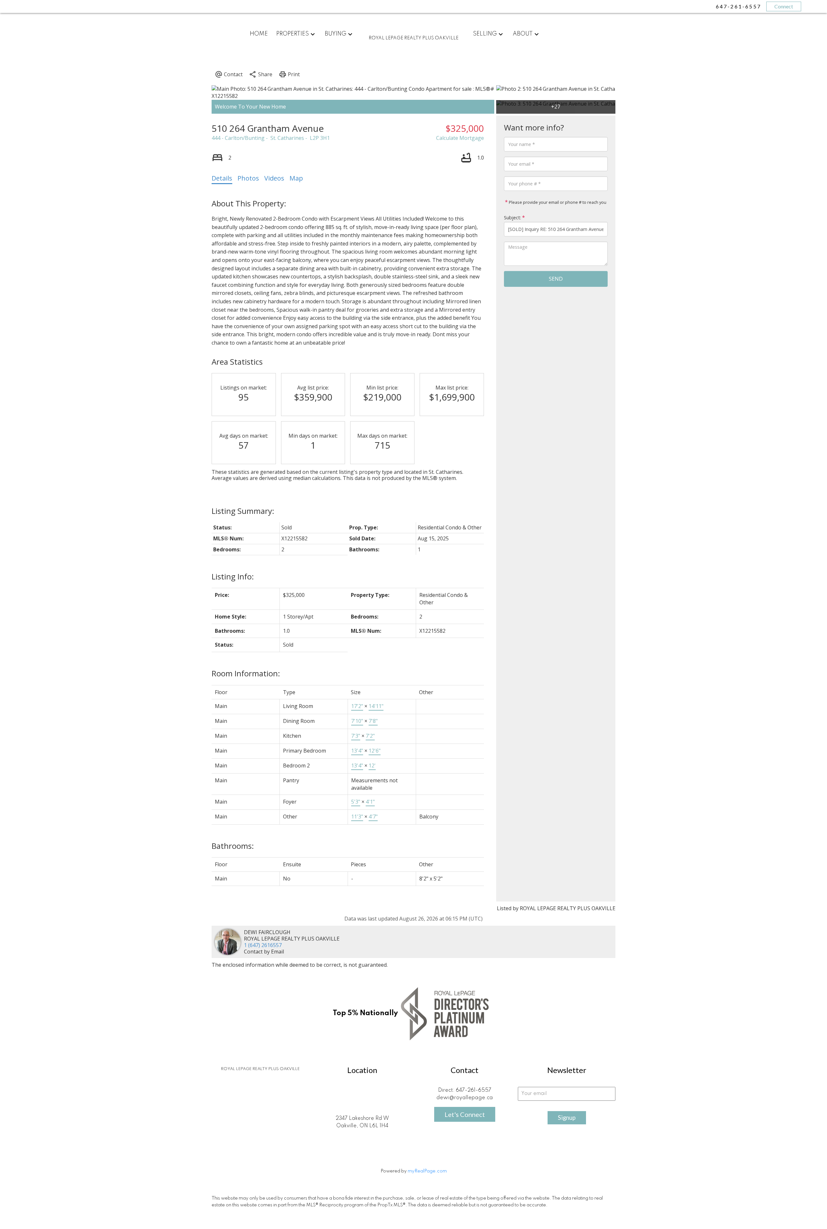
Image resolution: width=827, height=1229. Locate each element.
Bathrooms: (233, 845)
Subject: (512, 217)
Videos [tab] (274, 178)
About (523, 34)
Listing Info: (233, 576)
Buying (335, 34)
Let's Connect (465, 1114)
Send (556, 278)
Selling (485, 34)
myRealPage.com (427, 1171)
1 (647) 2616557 (263, 945)
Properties (292, 34)
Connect (783, 6)
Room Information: (246, 673)
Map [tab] (296, 178)
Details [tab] (222, 178)
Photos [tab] (248, 178)
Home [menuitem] (259, 34)
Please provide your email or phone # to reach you (557, 202)
